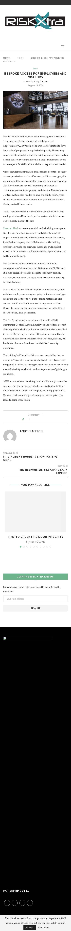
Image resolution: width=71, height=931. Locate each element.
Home (6, 58)
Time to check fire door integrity (35, 536)
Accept (29, 927)
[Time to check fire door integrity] (35, 511)
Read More (43, 927)
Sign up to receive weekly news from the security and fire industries (32, 589)
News (20, 58)
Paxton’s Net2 (10, 228)
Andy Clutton (41, 81)
